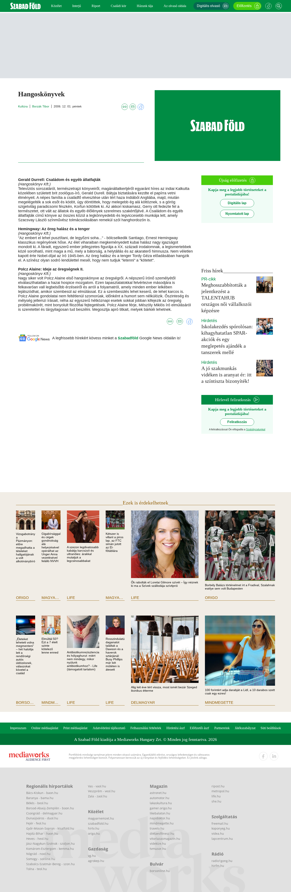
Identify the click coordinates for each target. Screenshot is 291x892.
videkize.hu (158, 843)
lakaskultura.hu (161, 803)
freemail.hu (220, 823)
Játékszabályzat (245, 728)
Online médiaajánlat (44, 728)
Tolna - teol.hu (36, 869)
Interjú (76, 6)
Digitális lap (237, 203)
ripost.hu (218, 786)
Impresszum (18, 728)
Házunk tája (145, 6)
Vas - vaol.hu (97, 786)
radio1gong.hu (222, 861)
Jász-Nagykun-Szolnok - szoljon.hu (50, 843)
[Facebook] (268, 6)
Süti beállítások (271, 728)
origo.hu (94, 833)
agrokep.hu (96, 861)
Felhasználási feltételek (145, 728)
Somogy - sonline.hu (40, 859)
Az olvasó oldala (175, 6)
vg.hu (92, 856)
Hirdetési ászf (175, 728)
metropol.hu (220, 791)
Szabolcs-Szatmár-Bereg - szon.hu (50, 864)
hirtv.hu (93, 828)
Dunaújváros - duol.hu (42, 818)
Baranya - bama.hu (39, 798)
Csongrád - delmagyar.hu (44, 813)
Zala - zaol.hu (97, 796)
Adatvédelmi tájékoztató (109, 728)
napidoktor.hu (160, 818)
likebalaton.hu (160, 813)
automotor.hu (159, 798)
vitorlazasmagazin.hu (165, 839)
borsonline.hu (160, 871)
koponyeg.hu (221, 828)
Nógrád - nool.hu (38, 854)
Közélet (56, 6)
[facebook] (263, 756)
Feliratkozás (237, 422)
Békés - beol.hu (37, 803)
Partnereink (222, 728)
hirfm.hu (218, 866)
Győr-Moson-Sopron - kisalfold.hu (50, 828)
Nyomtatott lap (237, 213)
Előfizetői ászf (199, 728)
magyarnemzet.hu (101, 818)
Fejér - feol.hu (36, 823)
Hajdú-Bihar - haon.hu (42, 833)
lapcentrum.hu (222, 839)
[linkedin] (274, 756)
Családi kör (118, 6)
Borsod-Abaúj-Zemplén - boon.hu (50, 808)
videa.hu (218, 833)
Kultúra (23, 106)
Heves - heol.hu (37, 839)
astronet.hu (158, 793)
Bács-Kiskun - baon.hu (42, 793)
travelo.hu (157, 828)
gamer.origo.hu (161, 808)
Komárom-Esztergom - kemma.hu (50, 849)
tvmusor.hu (158, 849)
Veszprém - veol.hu (101, 791)
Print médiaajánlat (75, 728)
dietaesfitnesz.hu (162, 833)
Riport (96, 6)
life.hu (216, 796)
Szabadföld (128, 338)
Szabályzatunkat (255, 429)
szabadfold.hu (98, 823)
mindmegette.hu (162, 823)
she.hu (216, 801)
